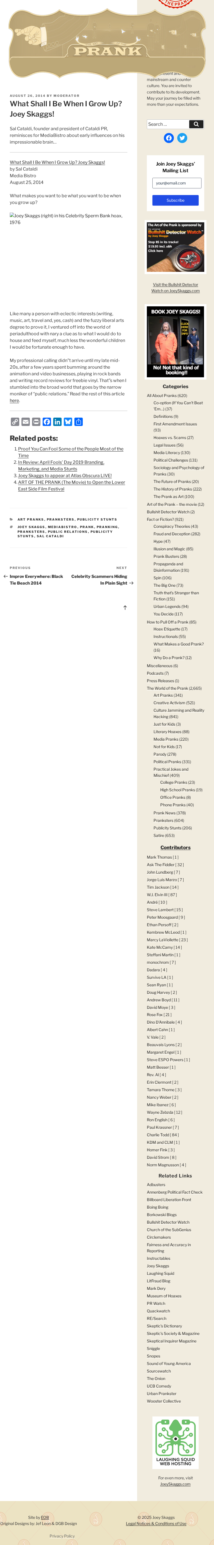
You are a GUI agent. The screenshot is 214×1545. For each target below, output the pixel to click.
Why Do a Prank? (169, 657)
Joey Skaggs (31, 527)
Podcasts (155, 673)
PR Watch (156, 1303)
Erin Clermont (159, 1082)
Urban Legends (167, 606)
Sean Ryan (156, 984)
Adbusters (156, 1184)
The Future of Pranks (172, 481)
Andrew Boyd (159, 999)
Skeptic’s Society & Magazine (173, 1333)
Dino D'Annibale (161, 1022)
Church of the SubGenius (169, 1229)
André (152, 902)
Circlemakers (159, 1237)
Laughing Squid (160, 1273)
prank (87, 527)
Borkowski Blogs (162, 1214)
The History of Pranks (173, 489)
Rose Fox (155, 1014)
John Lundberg (160, 872)
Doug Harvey (158, 992)
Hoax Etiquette (167, 629)
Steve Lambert (160, 909)
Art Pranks (31, 519)
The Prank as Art (169, 496)
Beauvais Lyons (161, 1044)
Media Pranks (166, 739)
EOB (45, 1517)
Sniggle (153, 1348)
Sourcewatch (159, 1371)
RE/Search (156, 1318)
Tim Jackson (158, 887)
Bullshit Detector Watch (168, 511)
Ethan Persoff (159, 924)
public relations (68, 532)
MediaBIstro (62, 527)
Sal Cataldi (50, 536)
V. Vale (153, 1037)
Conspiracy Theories (172, 526)
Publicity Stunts (97, 519)
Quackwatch (158, 1311)
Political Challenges (171, 460)
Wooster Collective (164, 1401)
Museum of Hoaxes (164, 1295)
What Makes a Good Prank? (179, 644)
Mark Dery (156, 1288)
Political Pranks (167, 761)
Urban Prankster (161, 1393)
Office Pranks (172, 797)
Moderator (67, 96)
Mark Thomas (159, 857)
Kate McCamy (160, 947)
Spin (157, 577)
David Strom (158, 1157)
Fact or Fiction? (160, 519)
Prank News (165, 812)
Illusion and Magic (169, 548)
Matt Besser (158, 1067)
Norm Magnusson (163, 1164)
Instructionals (166, 636)
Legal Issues (165, 445)
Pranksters (61, 519)
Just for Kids (164, 724)
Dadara (153, 969)
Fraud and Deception (172, 533)
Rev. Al (153, 1074)
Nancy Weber (159, 1097)
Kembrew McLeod (163, 932)
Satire (159, 835)
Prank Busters (166, 556)
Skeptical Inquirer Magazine (171, 1341)
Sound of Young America (169, 1363)
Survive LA (156, 977)
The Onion (156, 1378)
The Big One (165, 585)
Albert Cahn (157, 1029)
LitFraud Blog (158, 1280)
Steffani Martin (160, 954)
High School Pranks (177, 789)
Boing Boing (157, 1207)
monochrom (158, 962)
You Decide (164, 614)
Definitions (163, 416)
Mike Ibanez (158, 1104)
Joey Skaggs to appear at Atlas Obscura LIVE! (65, 475)
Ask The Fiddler (160, 864)
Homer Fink (157, 1149)
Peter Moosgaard (162, 917)
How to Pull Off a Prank (167, 622)
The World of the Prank (167, 688)
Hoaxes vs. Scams (170, 437)
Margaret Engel (160, 1052)
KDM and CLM (160, 1142)
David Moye (157, 1007)
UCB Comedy (159, 1386)
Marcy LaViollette (162, 939)
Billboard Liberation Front (169, 1199)
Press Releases (160, 680)
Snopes (153, 1356)
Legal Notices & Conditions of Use (156, 1523)
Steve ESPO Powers (165, 1059)
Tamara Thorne (160, 1089)
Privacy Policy (62, 1536)
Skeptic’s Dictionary (164, 1326)
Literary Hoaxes (167, 731)
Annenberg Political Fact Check (175, 1192)
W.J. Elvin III (157, 894)
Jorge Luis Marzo (162, 879)
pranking (107, 527)
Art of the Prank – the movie (172, 504)
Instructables (158, 1258)
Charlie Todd (158, 1134)
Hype (158, 541)
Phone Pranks (173, 804)
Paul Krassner (159, 1127)
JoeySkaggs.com (175, 1484)
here (14, 400)
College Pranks (173, 782)
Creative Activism (169, 702)
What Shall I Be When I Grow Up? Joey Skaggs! (57, 162)
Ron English (157, 1119)
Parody (160, 754)
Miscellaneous (159, 665)
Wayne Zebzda (160, 1112)
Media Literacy (167, 452)
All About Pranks (162, 395)
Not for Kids (164, 746)
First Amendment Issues (175, 424)
